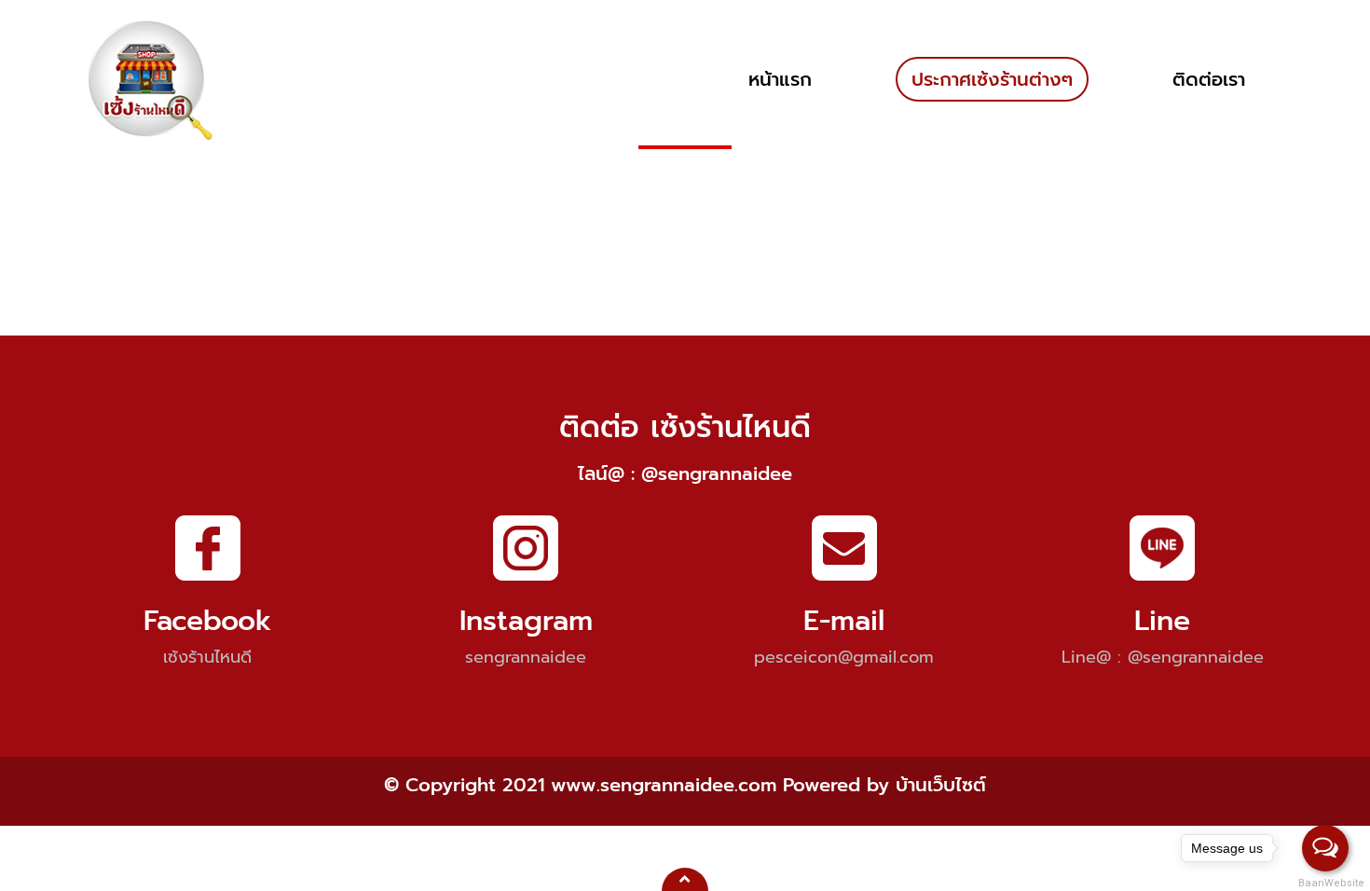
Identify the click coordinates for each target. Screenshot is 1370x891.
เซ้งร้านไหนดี (207, 657)
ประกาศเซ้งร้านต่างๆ (992, 79)
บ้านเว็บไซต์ (941, 785)
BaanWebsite (1326, 883)
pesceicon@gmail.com (844, 657)
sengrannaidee (525, 657)
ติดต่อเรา (1208, 79)
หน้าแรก (780, 79)
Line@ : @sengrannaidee (1163, 657)
